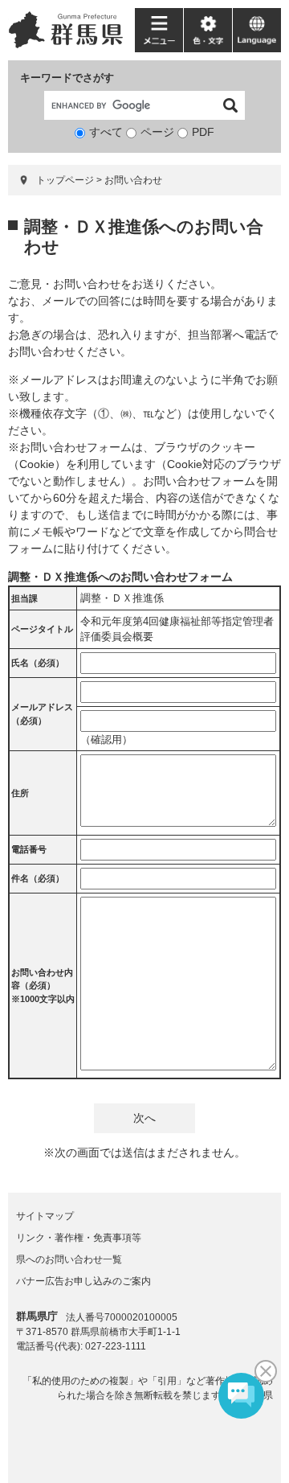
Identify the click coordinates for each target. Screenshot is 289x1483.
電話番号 (29, 849)
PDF (203, 131)
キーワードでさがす (67, 77)
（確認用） (106, 739)
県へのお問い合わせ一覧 (69, 1259)
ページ (157, 131)
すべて (106, 131)
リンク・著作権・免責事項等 (78, 1237)
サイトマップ (45, 1216)
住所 (20, 793)
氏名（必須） (37, 663)
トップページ (65, 180)
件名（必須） (37, 878)
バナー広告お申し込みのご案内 (83, 1281)
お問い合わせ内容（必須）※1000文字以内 (43, 985)
